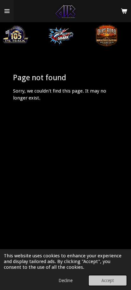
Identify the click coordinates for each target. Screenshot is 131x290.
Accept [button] (107, 280)
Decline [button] (65, 280)
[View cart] (124, 11)
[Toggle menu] (7, 11)
